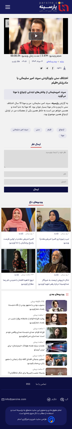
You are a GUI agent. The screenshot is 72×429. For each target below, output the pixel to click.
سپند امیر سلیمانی (20, 129)
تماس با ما (41, 384)
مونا (62, 135)
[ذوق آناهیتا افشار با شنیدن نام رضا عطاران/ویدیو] (18, 261)
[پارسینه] (52, 7)
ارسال (36, 189)
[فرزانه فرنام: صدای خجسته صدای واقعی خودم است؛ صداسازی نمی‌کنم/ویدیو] (56, 333)
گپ (66, 399)
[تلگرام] (47, 68)
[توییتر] (41, 68)
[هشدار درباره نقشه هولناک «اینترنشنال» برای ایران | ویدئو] (56, 346)
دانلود (59, 68)
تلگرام (54, 399)
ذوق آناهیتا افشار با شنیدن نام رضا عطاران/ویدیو (18, 282)
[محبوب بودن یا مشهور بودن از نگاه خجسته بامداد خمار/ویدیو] (56, 306)
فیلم (49, 129)
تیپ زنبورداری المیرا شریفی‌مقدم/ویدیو (54, 241)
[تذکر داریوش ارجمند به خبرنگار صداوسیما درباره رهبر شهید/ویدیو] (54, 261)
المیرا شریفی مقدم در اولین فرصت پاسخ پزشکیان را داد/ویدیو (19, 241)
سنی (38, 129)
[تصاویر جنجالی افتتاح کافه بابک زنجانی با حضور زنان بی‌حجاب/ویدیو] (56, 360)
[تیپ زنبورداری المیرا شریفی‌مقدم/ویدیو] (54, 220)
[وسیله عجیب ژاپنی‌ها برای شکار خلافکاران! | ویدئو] (56, 373)
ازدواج (61, 129)
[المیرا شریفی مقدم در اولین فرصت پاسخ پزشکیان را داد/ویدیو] (18, 220)
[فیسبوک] (53, 68)
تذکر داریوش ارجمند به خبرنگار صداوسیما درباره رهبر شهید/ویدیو (53, 282)
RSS (28, 384)
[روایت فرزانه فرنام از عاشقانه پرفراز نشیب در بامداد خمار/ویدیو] (56, 319)
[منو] (7, 7)
